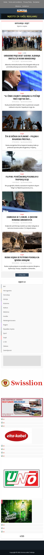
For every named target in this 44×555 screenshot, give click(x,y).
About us (18, 6)
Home (5, 2)
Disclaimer (36, 2)
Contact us (25, 6)
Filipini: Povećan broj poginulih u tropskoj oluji (22, 178)
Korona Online (27, 61)
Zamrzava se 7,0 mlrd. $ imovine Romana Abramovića (22, 218)
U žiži (24, 53)
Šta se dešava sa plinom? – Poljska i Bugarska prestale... (22, 138)
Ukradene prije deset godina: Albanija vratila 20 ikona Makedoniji (22, 57)
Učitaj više (22, 275)
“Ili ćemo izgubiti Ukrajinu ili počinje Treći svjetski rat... (22, 97)
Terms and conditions (15, 2)
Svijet (20, 53)
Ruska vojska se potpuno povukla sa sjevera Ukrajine (22, 259)
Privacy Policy (27, 2)
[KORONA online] (22, 10)
